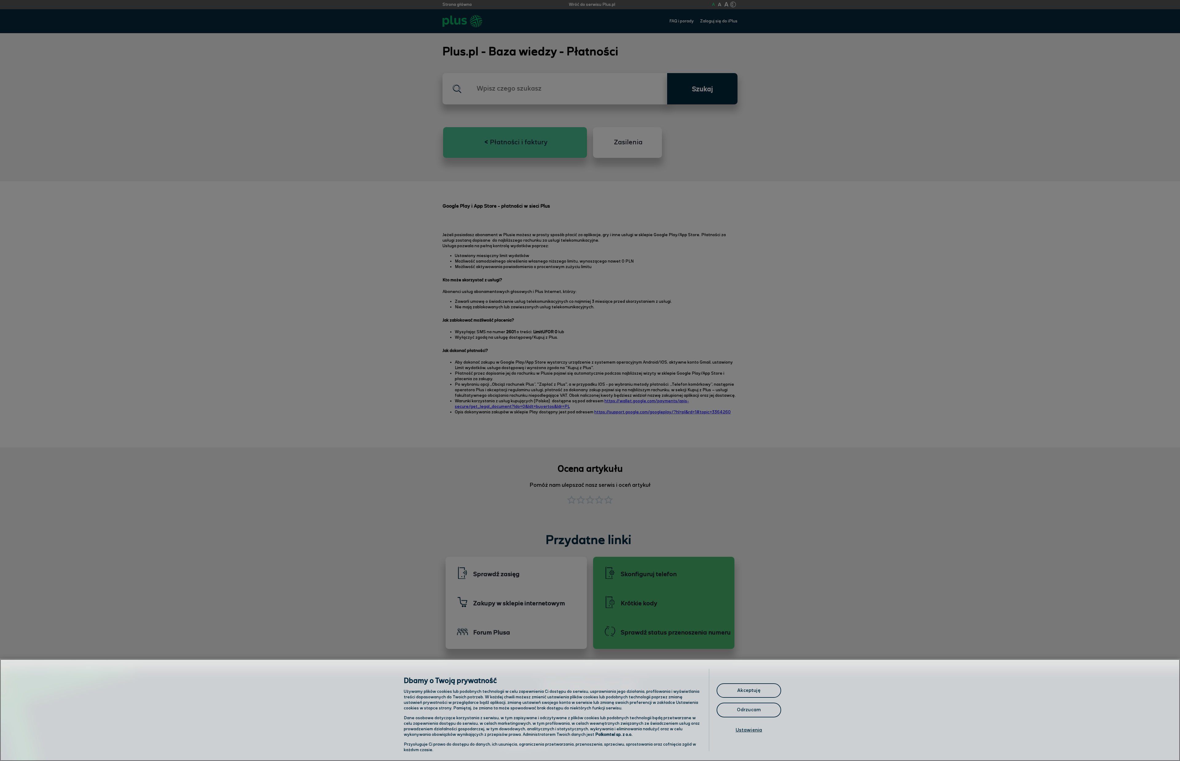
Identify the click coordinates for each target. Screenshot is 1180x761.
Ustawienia (749, 730)
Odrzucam (749, 710)
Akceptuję (748, 690)
